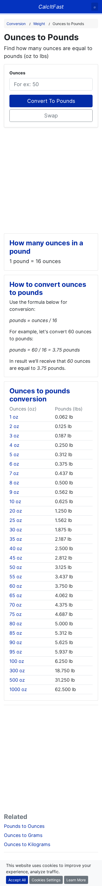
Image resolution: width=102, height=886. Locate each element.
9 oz (14, 492)
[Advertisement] (51, 178)
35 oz (15, 539)
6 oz (14, 464)
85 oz (15, 633)
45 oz (15, 558)
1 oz (13, 417)
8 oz (14, 482)
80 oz (15, 623)
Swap (51, 115)
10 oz (15, 501)
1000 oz (18, 689)
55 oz (15, 576)
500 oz (17, 680)
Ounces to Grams (23, 835)
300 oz (17, 670)
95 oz (15, 652)
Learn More (76, 880)
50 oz (15, 567)
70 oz (15, 605)
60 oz (15, 586)
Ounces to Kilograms (27, 844)
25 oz (15, 520)
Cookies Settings (46, 880)
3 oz (14, 435)
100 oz (16, 661)
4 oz (14, 445)
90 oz (15, 642)
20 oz (15, 511)
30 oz (15, 529)
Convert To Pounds (51, 101)
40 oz (15, 548)
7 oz (14, 473)
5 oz (14, 454)
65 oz (15, 595)
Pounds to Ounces (24, 826)
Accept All (17, 880)
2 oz (14, 426)
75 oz (15, 614)
